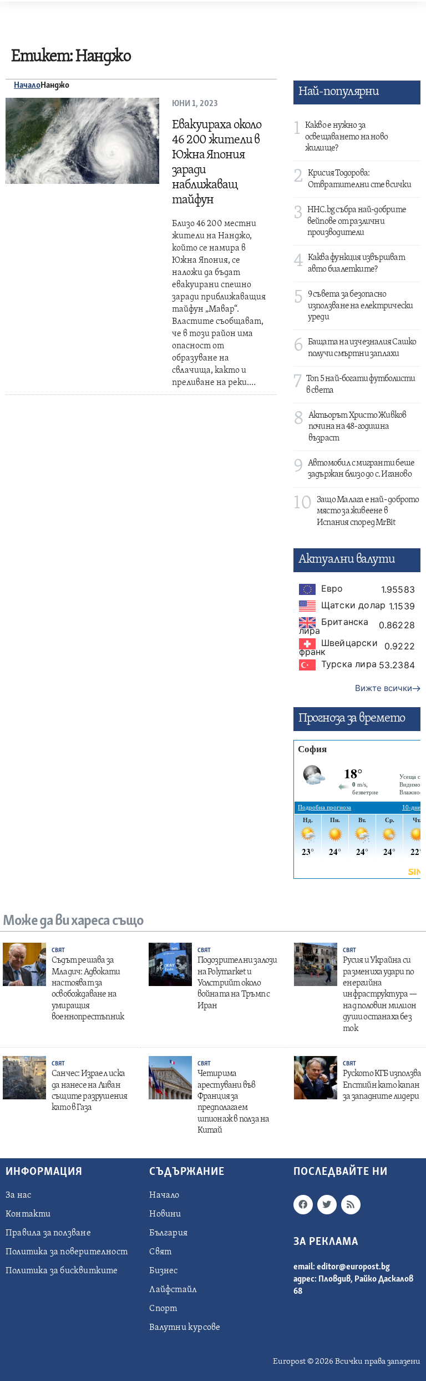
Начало (27, 85)
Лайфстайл (173, 1289)
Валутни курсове (184, 1327)
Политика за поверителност (67, 1252)
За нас (18, 1195)
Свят (58, 951)
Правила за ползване (48, 1233)
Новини (165, 1214)
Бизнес (163, 1271)
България (168, 1233)
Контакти (28, 1214)
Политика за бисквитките (62, 1271)
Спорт (163, 1308)
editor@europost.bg (353, 1267)
